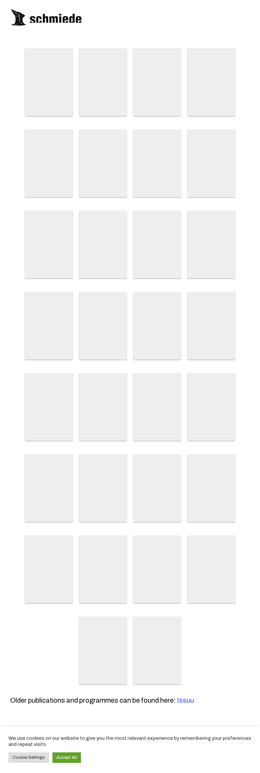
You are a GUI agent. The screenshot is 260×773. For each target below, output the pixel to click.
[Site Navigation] (251, 18)
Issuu (185, 700)
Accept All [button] (67, 757)
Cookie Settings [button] (29, 757)
